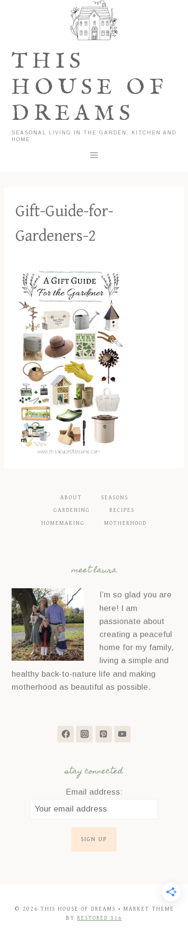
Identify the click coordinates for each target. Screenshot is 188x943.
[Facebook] (65, 734)
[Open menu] (94, 154)
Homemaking (63, 523)
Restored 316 (99, 918)
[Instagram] (84, 734)
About (71, 497)
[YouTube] (122, 734)
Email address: (94, 792)
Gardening (72, 510)
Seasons (114, 497)
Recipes (121, 510)
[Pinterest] (103, 734)
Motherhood (125, 523)
